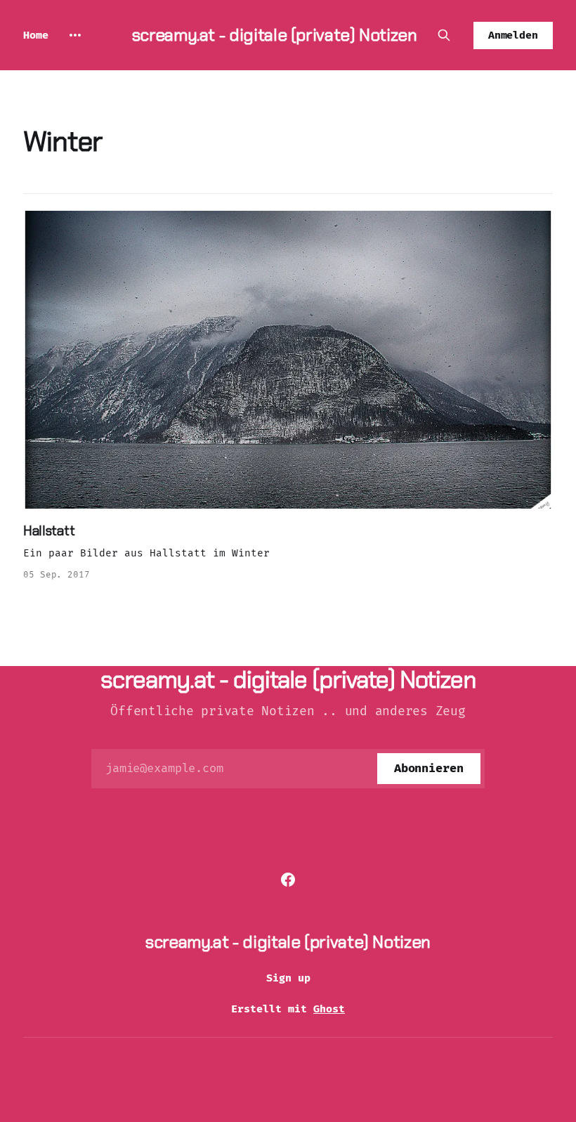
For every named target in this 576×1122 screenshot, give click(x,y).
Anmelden (513, 35)
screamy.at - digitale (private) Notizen (274, 35)
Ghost (329, 1009)
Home (35, 35)
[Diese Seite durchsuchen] (444, 35)
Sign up (288, 978)
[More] (75, 35)
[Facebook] (288, 880)
